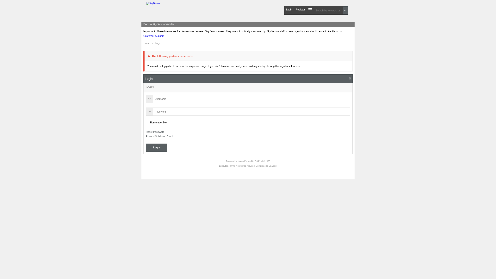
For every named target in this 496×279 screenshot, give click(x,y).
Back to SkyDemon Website (158, 24)
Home (147, 43)
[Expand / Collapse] (350, 78)
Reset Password (155, 131)
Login (158, 43)
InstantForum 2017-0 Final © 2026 (254, 161)
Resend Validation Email (159, 136)
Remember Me (158, 122)
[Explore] (310, 9)
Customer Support (153, 35)
